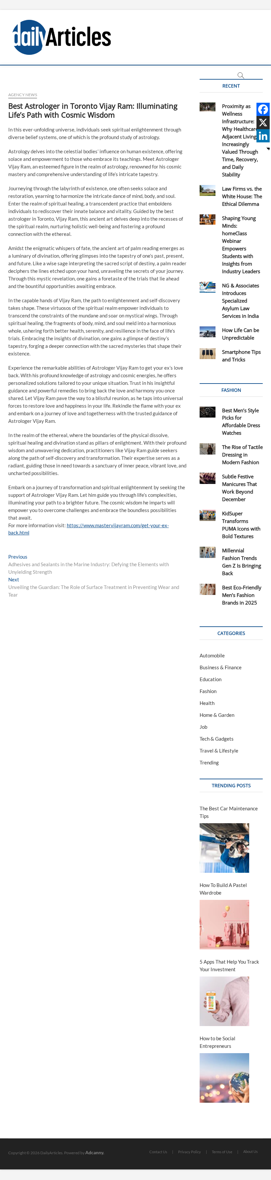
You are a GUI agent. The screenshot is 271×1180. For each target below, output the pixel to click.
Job (203, 727)
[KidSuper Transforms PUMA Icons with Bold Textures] (207, 515)
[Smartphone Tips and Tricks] (207, 353)
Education (210, 679)
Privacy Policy (189, 1152)
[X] (263, 122)
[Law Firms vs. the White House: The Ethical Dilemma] (207, 190)
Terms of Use (222, 1152)
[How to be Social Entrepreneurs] (224, 1078)
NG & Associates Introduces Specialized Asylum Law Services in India (240, 300)
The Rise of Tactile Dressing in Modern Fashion (242, 454)
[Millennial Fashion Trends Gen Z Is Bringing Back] (207, 552)
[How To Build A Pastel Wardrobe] (224, 924)
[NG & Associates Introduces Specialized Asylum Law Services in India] (207, 287)
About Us (250, 1151)
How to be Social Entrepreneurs (217, 1042)
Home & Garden (217, 715)
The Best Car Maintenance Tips (229, 812)
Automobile (212, 655)
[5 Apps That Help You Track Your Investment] (224, 1001)
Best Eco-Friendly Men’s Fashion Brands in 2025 (241, 595)
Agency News (22, 94)
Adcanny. (94, 1152)
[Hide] (268, 148)
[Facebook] (263, 109)
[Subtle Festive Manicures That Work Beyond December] (207, 478)
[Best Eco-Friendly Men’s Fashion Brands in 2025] (207, 589)
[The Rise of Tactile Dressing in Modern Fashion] (207, 449)
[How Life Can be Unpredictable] (207, 332)
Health (207, 703)
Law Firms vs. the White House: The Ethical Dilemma (242, 196)
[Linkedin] (263, 135)
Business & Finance (221, 667)
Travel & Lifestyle (219, 751)
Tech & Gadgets (217, 739)
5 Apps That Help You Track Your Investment (229, 965)
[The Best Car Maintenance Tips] (224, 848)
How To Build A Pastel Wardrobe (223, 889)
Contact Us (158, 1152)
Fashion (208, 691)
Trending (209, 762)
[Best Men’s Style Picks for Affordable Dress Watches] (207, 412)
